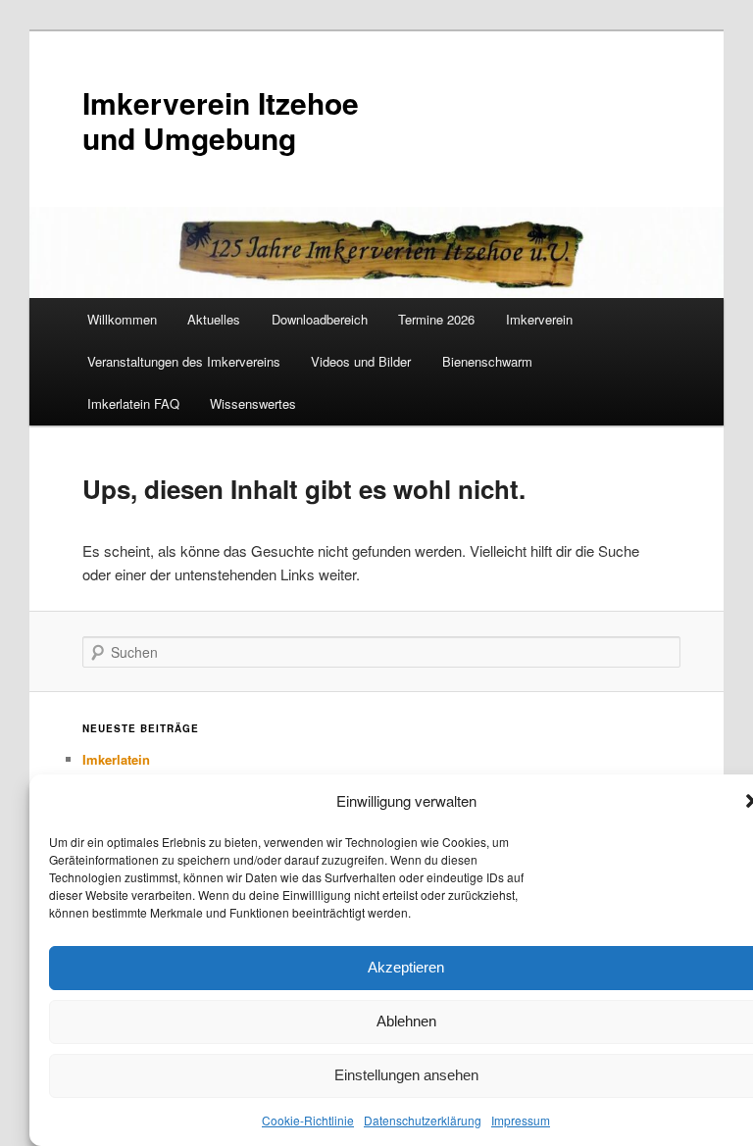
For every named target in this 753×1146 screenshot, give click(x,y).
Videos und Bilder (361, 361)
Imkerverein (539, 319)
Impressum (520, 1120)
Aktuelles (213, 319)
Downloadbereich (320, 319)
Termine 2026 (436, 319)
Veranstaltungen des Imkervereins (183, 361)
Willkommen (122, 319)
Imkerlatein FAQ (133, 403)
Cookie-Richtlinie (308, 1120)
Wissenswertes (253, 403)
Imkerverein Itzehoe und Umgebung (220, 120)
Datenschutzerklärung (422, 1120)
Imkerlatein (116, 759)
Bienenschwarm (487, 361)
